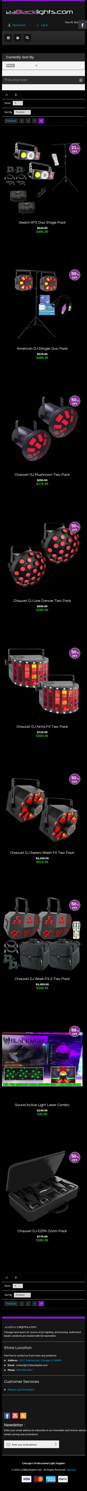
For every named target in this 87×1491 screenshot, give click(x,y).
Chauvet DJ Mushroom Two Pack (42, 475)
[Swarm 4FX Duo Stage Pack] (42, 177)
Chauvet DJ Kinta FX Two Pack (42, 727)
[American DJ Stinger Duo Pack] (42, 303)
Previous (11, 120)
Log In (44, 25)
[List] (16, 94)
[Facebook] (7, 1416)
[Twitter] (15, 1416)
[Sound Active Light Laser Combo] (42, 1060)
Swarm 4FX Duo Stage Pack (42, 222)
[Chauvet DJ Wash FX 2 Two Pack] (42, 934)
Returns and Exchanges (21, 1389)
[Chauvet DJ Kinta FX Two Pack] (42, 682)
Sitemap (71, 1469)
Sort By (8, 112)
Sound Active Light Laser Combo (42, 1105)
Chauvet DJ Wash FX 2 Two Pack (42, 979)
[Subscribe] (56, 1444)
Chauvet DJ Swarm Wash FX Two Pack (42, 853)
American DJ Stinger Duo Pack (42, 348)
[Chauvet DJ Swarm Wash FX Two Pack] (42, 807)
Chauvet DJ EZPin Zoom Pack (42, 1231)
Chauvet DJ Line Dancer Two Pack (42, 601)
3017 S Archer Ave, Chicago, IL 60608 (40, 1360)
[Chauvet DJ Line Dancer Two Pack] (42, 555)
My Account (19, 25)
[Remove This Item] (36, 65)
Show (7, 103)
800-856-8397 (25, 1370)
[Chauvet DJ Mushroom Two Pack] (42, 429)
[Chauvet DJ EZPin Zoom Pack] (42, 1186)
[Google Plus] (23, 1416)
